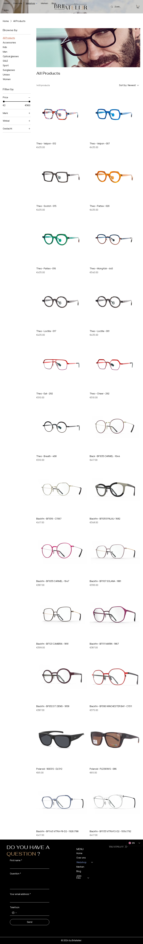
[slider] (3, 101)
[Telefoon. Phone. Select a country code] (14, 912)
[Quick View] (61, 114)
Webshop (81, 862)
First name (16, 860)
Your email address (20, 894)
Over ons (81, 857)
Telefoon (14, 907)
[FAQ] (88, 878)
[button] (138, 6)
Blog (78, 871)
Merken (80, 866)
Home (79, 853)
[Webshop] (92, 862)
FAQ (78, 877)
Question (15, 873)
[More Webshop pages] (36, 3)
